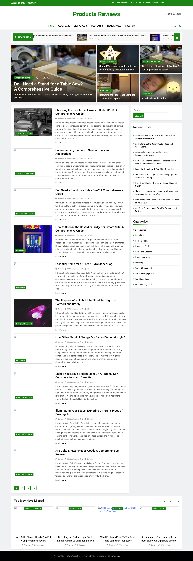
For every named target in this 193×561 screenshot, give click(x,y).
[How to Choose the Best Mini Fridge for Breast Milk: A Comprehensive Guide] (134, 39)
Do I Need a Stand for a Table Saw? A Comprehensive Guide (96, 35)
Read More (59, 142)
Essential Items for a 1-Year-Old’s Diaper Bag (83, 264)
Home (51, 26)
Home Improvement (24, 434)
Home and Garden (24, 324)
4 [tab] (174, 501)
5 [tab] (178, 501)
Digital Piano (80, 26)
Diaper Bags (64, 26)
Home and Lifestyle (108, 61)
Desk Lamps (97, 26)
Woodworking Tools (24, 78)
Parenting (20, 250)
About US (130, 26)
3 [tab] (171, 501)
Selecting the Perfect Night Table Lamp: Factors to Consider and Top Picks (75, 541)
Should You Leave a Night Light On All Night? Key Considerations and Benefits (117, 69)
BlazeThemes (114, 556)
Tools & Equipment (24, 133)
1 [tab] (164, 501)
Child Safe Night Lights (154, 98)
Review (61, 118)
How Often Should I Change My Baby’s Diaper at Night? (90, 337)
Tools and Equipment (25, 174)
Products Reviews (96, 14)
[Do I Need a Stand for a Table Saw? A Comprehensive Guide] (61, 39)
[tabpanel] (34, 526)
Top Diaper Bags (142, 279)
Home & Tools (114, 26)
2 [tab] (167, 501)
